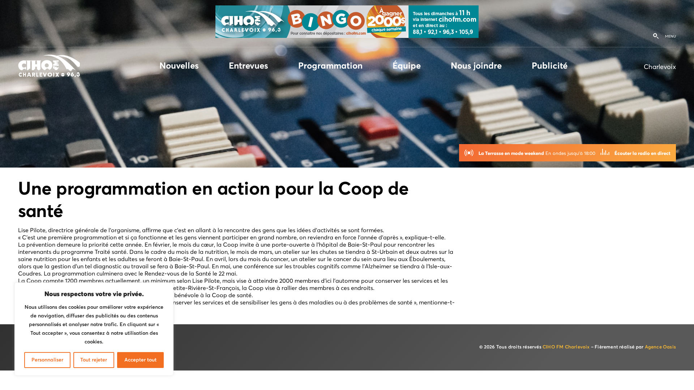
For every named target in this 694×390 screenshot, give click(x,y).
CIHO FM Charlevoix (566, 347)
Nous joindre (476, 66)
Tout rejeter (93, 360)
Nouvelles (179, 66)
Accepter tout (140, 360)
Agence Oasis (660, 347)
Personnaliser (47, 360)
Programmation (330, 66)
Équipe (407, 66)
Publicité (549, 66)
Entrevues (248, 66)
